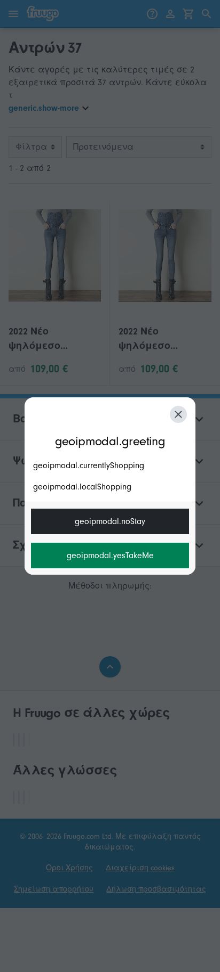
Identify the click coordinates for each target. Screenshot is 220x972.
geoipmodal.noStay (110, 521)
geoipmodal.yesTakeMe (110, 555)
